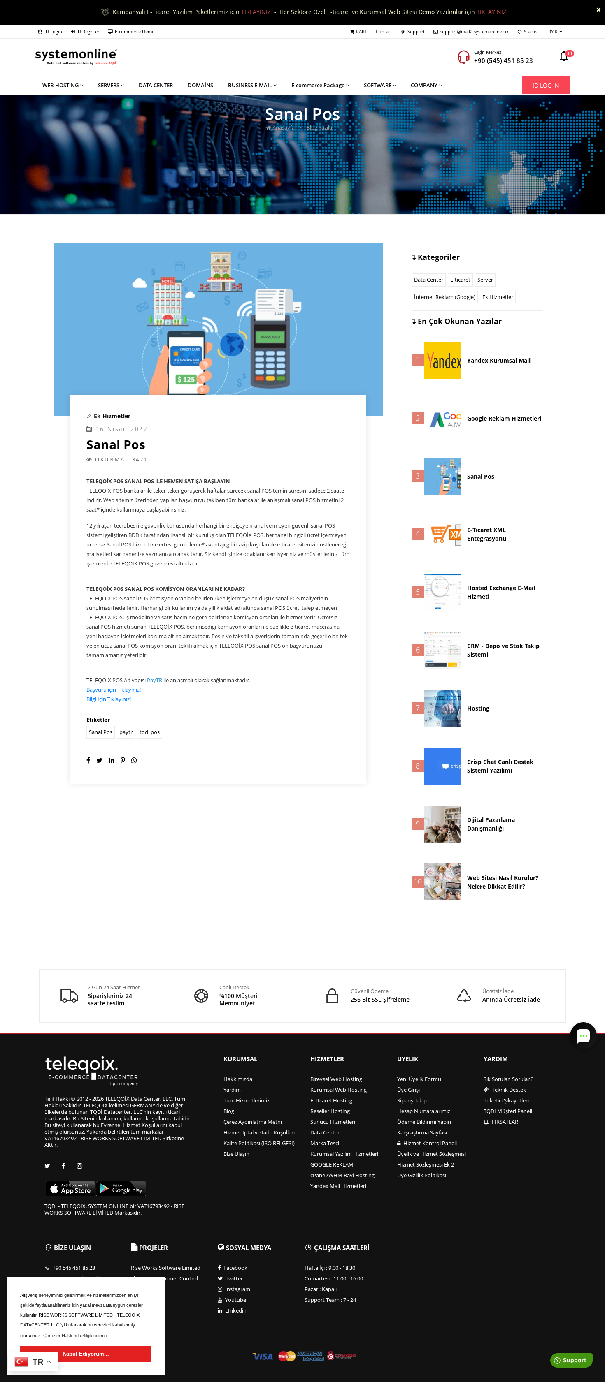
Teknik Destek (508, 1089)
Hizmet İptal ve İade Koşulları (259, 1132)
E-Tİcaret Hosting (331, 1100)
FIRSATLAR (504, 1121)
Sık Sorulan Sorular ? (508, 1079)
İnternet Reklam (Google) (444, 297)
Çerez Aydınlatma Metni (252, 1121)
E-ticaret (460, 279)
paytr (126, 732)
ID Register (88, 31)
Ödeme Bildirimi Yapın (424, 1121)
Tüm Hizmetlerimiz (246, 1100)
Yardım (232, 1089)
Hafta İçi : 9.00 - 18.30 (330, 1267)
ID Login (53, 31)
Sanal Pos (100, 732)
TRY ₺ (551, 31)
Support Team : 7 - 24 (330, 1299)
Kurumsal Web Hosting (338, 1089)
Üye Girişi (408, 1089)
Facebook (234, 1267)
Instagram (237, 1289)
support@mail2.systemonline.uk (474, 31)
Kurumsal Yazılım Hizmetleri (344, 1154)
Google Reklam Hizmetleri (504, 418)
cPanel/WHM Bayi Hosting (342, 1175)
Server (485, 279)
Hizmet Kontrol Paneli (429, 1143)
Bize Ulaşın (236, 1154)
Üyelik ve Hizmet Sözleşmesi (431, 1154)
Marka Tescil (325, 1143)
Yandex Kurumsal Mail (499, 360)
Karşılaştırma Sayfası (422, 1132)
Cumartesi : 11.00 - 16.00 (334, 1278)
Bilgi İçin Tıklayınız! (108, 699)
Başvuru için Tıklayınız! (113, 689)
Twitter (233, 1278)
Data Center (428, 279)
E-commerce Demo (135, 31)
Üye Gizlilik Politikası (421, 1175)
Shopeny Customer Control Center (164, 1281)
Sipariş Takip (412, 1100)
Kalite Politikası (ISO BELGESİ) (259, 1143)
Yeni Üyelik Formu (419, 1079)
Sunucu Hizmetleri (332, 1121)
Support (416, 31)
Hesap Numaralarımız (423, 1111)
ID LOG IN (546, 85)
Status (530, 31)
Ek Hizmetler (112, 416)
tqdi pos (150, 732)
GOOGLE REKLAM (332, 1164)
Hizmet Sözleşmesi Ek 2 (425, 1164)
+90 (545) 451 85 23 (503, 60)
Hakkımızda (237, 1079)
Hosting (478, 708)
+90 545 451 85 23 (73, 1267)
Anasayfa (283, 127)
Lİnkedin (235, 1310)
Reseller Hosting (330, 1111)
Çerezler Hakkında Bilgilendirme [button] (75, 1335)
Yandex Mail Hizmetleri (338, 1186)
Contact (384, 31)
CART (361, 31)
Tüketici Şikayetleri (506, 1100)
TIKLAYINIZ (256, 12)
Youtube (235, 1299)
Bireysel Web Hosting (336, 1079)
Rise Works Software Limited (165, 1267)
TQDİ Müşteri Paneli (508, 1111)
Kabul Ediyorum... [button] (86, 1354)
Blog (228, 1111)
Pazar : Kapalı (321, 1289)
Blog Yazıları (321, 127)
